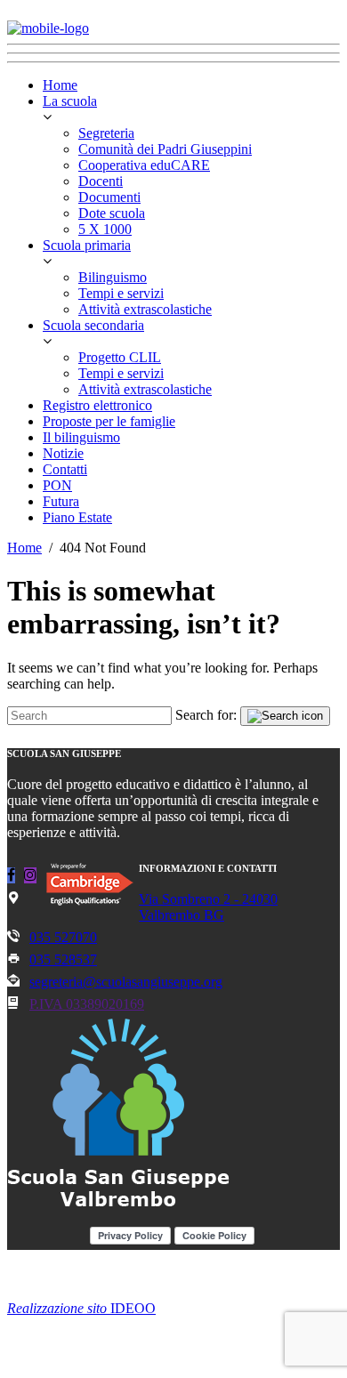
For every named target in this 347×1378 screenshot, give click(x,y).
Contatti (65, 469)
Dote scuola (111, 213)
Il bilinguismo (81, 437)
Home (60, 85)
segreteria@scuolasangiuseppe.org (125, 981)
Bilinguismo (112, 277)
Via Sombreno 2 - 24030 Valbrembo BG (208, 907)
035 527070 (63, 937)
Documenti (109, 197)
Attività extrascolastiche (145, 309)
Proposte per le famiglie (109, 421)
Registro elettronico (97, 405)
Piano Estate (77, 517)
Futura (61, 501)
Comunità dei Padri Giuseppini (165, 149)
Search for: (206, 714)
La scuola (70, 101)
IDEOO (81, 1308)
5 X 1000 (105, 229)
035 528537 (63, 959)
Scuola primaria (87, 245)
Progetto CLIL (119, 357)
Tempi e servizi (121, 293)
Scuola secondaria (93, 325)
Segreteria (106, 133)
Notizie (63, 453)
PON (57, 485)
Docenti (100, 181)
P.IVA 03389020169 (86, 1003)
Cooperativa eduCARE (144, 165)
